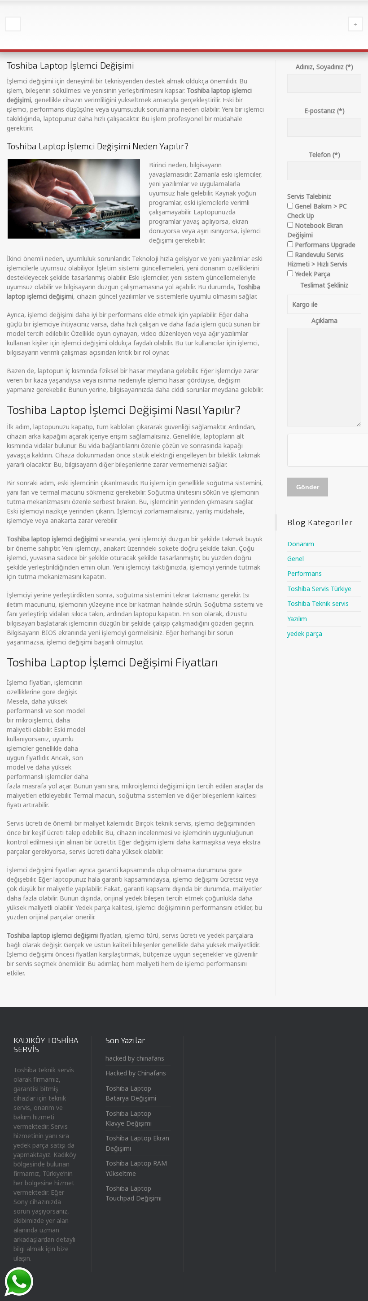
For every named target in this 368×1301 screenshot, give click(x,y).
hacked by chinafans (134, 1058)
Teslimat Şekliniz (324, 285)
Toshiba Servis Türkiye (319, 588)
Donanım (300, 544)
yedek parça (304, 633)
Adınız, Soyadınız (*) (324, 66)
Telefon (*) (324, 154)
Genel (295, 558)
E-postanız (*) (324, 110)
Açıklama (324, 320)
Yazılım (297, 618)
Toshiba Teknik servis (318, 603)
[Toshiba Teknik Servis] (184, 24)
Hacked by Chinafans (135, 1073)
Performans (304, 573)
